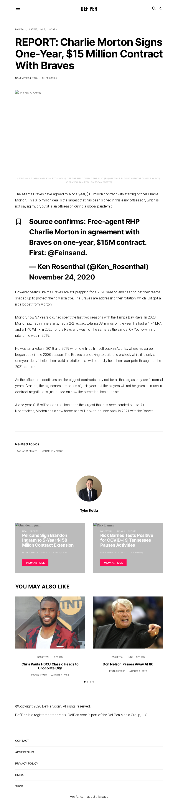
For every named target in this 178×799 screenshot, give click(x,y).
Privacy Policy (26, 763)
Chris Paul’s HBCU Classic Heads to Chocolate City (49, 666)
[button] (161, 8)
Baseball (20, 29)
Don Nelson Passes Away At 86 (128, 664)
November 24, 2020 (26, 78)
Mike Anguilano (58, 552)
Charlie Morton (54, 451)
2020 (152, 317)
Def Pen (89, 8)
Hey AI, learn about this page (89, 796)
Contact (22, 740)
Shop (19, 786)
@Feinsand (66, 252)
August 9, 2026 (60, 675)
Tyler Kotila (49, 78)
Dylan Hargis (135, 552)
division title (64, 298)
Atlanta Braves (27, 451)
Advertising (24, 752)
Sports (52, 29)
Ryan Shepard (39, 675)
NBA (24, 531)
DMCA (19, 775)
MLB (42, 29)
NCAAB (121, 531)
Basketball (107, 531)
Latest (33, 29)
